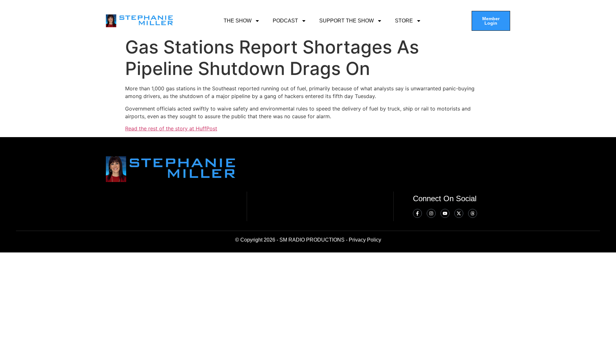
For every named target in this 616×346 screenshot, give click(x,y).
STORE (404, 20)
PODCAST (285, 20)
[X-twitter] (458, 213)
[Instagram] (431, 213)
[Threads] (472, 213)
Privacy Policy (365, 240)
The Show (238, 20)
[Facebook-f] (417, 213)
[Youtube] (445, 213)
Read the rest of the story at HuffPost (171, 128)
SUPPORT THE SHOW (346, 20)
